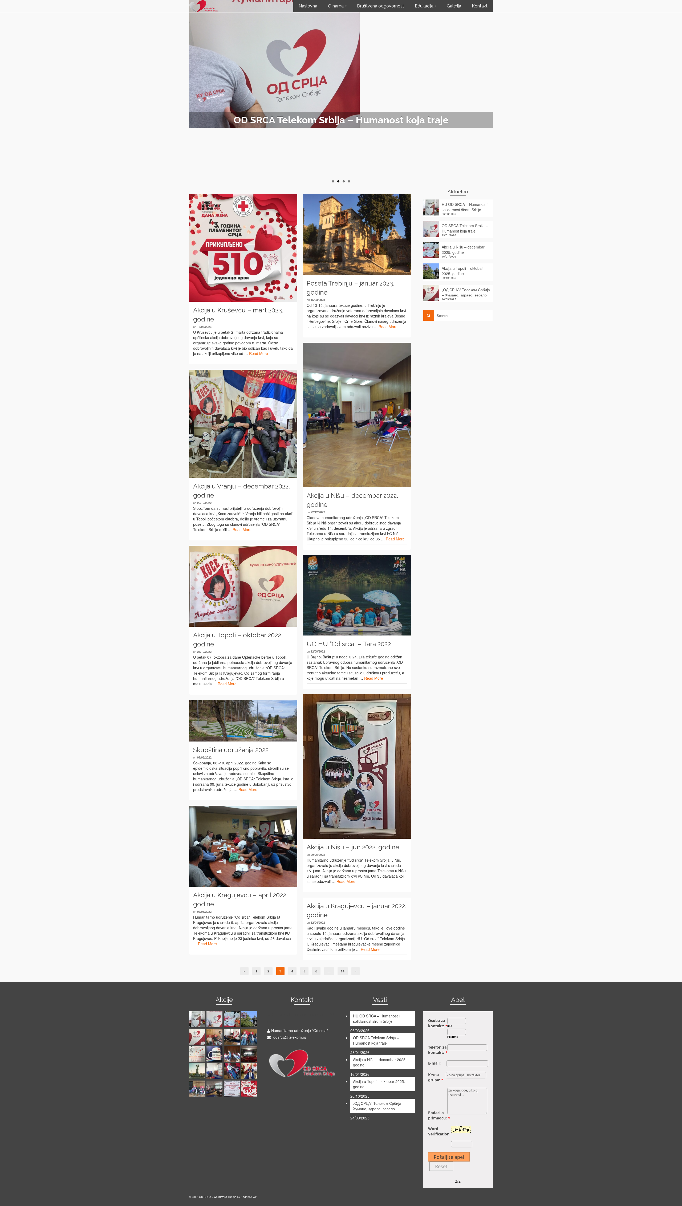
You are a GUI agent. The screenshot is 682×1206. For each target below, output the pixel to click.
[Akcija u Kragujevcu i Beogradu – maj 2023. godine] (215, 1089)
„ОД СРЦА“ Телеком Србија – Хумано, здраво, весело (466, 292)
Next (495, 91)
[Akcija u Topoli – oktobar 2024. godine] (197, 1054)
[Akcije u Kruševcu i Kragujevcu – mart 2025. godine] (232, 1037)
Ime (449, 1025)
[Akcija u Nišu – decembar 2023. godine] (232, 1071)
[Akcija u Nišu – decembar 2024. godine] (249, 1037)
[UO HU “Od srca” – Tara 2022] (357, 595)
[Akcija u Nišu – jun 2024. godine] (232, 1054)
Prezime (452, 1036)
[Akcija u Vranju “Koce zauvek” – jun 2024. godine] (249, 1054)
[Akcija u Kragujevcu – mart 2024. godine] (215, 1071)
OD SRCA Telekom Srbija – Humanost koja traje (465, 228)
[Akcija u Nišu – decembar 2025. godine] (232, 1019)
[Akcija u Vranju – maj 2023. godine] (232, 1089)
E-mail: (434, 1063)
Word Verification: (439, 1131)
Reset (441, 1166)
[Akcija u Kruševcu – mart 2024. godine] (197, 1071)
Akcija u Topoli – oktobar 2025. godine (462, 271)
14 (342, 971)
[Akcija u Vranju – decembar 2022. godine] (243, 424)
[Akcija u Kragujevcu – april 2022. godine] (243, 846)
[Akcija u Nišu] (215, 1037)
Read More (258, 353)
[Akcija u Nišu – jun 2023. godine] (197, 1089)
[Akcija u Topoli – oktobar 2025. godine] (249, 1019)
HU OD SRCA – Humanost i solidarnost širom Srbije (465, 207)
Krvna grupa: (434, 1077)
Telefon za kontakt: (437, 1050)
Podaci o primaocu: (437, 1115)
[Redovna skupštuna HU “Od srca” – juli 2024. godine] (215, 1054)
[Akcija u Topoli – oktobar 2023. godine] (249, 1071)
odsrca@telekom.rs (289, 1037)
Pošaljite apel (449, 1157)
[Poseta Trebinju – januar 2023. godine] (357, 234)
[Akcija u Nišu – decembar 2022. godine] (357, 415)
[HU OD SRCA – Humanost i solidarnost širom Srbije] (197, 1019)
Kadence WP (249, 1197)
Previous (186, 91)
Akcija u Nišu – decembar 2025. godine (463, 249)
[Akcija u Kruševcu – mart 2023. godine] (243, 248)
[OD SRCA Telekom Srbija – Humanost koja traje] (215, 1019)
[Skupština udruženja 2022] (243, 720)
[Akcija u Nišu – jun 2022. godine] (357, 766)
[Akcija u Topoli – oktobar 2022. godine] (243, 586)
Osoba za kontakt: (436, 1023)
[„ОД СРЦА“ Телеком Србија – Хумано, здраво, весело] (197, 1037)
